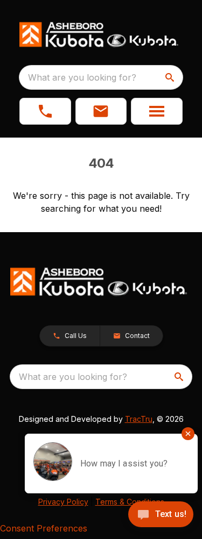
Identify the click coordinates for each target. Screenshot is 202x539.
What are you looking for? (82, 77)
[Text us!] (161, 515)
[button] (45, 111)
